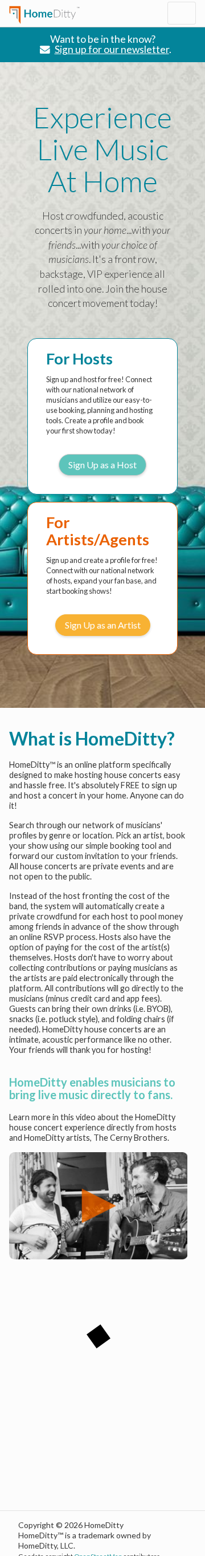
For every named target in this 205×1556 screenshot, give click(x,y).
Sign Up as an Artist (103, 624)
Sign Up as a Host (102, 464)
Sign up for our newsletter (112, 49)
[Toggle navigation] (181, 13)
